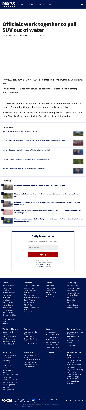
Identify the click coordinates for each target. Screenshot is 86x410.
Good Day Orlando (52, 337)
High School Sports (30, 343)
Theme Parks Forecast (31, 297)
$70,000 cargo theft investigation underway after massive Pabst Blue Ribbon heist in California (34, 141)
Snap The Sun (28, 312)
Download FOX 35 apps (11, 375)
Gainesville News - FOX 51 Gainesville (75, 333)
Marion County (8, 302)
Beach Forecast (29, 300)
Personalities (7, 363)
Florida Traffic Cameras (53, 297)
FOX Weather (28, 305)
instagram (74, 400)
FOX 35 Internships (9, 368)
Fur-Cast (70, 302)
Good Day (71, 282)
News (15, 35)
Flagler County (7, 297)
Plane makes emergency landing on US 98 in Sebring (20, 131)
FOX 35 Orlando (7, 35)
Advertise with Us (8, 377)
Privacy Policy (45, 264)
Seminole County (8, 310)
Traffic (49, 282)
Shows (48, 329)
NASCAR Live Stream (74, 367)
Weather (28, 282)
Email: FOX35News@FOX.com (32, 359)
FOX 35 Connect (29, 367)
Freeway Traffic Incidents (51, 293)
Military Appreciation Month (9, 320)
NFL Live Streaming (73, 358)
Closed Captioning (9, 385)
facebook (66, 400)
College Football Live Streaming (74, 361)
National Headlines (9, 292)
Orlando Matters (51, 340)
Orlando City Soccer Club (30, 340)
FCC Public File (7, 387)
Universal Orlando (9, 344)
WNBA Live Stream (73, 381)
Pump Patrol (50, 286)
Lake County (7, 300)
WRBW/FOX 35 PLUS (10, 382)
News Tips (29, 352)
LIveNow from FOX (52, 345)
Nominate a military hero (9, 316)
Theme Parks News (9, 336)
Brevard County (8, 295)
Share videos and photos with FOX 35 (30, 363)
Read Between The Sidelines (30, 333)
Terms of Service (44, 266)
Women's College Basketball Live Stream (75, 377)
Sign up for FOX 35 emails (9, 371)
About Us (7, 352)
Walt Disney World (9, 339)
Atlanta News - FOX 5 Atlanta (74, 342)
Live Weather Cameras (31, 286)
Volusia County (8, 312)
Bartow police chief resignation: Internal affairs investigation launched (26, 150)
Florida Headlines (8, 286)
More (50, 4)
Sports (27, 329)
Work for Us (7, 365)
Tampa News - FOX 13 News (74, 337)
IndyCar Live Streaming (75, 370)
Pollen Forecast (29, 302)
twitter (70, 400)
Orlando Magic (29, 336)
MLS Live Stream (73, 383)
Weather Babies (72, 291)
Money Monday (72, 307)
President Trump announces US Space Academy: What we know (24, 168)
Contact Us (6, 360)
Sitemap (5, 324)
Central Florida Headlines (7, 289)
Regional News (74, 329)
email (82, 400)
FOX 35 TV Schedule (52, 335)
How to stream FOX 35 (10, 355)
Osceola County (8, 307)
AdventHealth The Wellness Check (73, 294)
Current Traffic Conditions (50, 289)
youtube (78, 400)
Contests (50, 352)
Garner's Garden (72, 300)
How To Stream (51, 332)
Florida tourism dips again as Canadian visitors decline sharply (39, 186)
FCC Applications (8, 390)
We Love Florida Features (8, 333)
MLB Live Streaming (74, 365)
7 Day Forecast (29, 295)
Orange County (8, 305)
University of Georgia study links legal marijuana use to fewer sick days (26, 159)
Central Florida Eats (52, 347)
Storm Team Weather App (31, 308)
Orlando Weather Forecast (30, 291)
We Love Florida (72, 286)
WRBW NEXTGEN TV (10, 380)
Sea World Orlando (9, 341)
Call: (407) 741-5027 (30, 355)
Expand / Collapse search (82, 4)
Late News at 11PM (52, 342)
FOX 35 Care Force (73, 288)
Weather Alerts (29, 288)
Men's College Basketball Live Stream (75, 373)
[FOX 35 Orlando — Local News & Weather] (9, 4)
